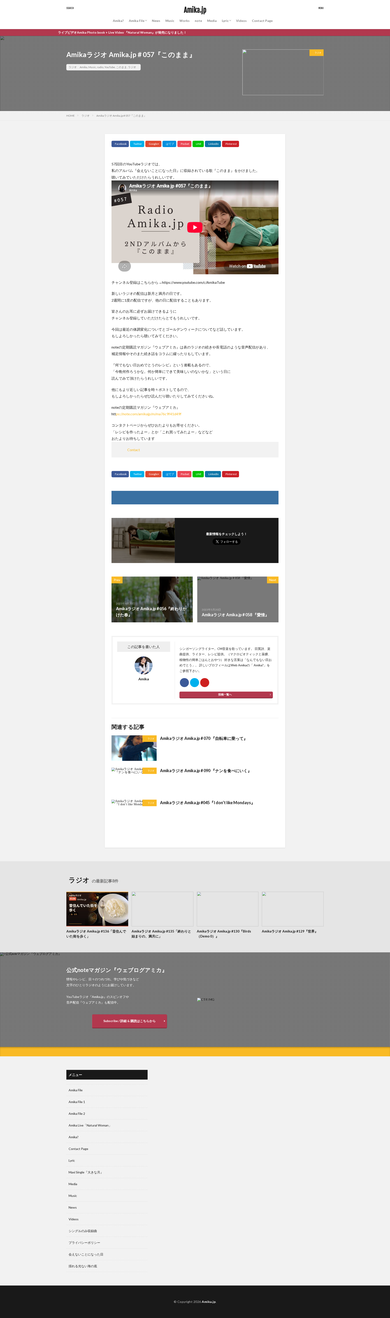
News (156, 21)
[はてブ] (169, 144)
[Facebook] (120, 144)
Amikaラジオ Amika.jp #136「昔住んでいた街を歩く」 (96, 933)
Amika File (136, 21)
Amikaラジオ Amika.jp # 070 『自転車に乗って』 (204, 738)
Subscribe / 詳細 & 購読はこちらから (129, 1021)
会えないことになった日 (86, 1254)
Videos (241, 21)
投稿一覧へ (225, 694)
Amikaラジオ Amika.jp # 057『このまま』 (121, 115)
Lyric (225, 21)
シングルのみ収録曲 (83, 1231)
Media (212, 21)
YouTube (109, 67)
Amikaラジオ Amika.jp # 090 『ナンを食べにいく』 (206, 770)
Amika (83, 67)
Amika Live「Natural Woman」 (90, 1125)
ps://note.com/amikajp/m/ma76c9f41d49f (148, 414)
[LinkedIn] (213, 144)
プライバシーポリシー (84, 1242)
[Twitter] (137, 144)
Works (184, 21)
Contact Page (262, 21)
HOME (70, 115)
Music (169, 21)
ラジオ (73, 67)
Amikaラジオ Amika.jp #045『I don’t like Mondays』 (207, 802)
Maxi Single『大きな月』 (86, 1172)
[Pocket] (184, 144)
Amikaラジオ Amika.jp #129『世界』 (290, 931)
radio (100, 67)
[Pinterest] (230, 144)
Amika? (118, 21)
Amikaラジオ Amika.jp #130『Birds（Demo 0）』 (224, 933)
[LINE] (198, 144)
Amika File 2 (77, 1113)
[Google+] (153, 144)
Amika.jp (195, 10)
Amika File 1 (77, 1102)
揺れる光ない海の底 (83, 1266)
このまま (121, 67)
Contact (133, 450)
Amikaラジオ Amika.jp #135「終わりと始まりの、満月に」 (161, 933)
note (198, 21)
